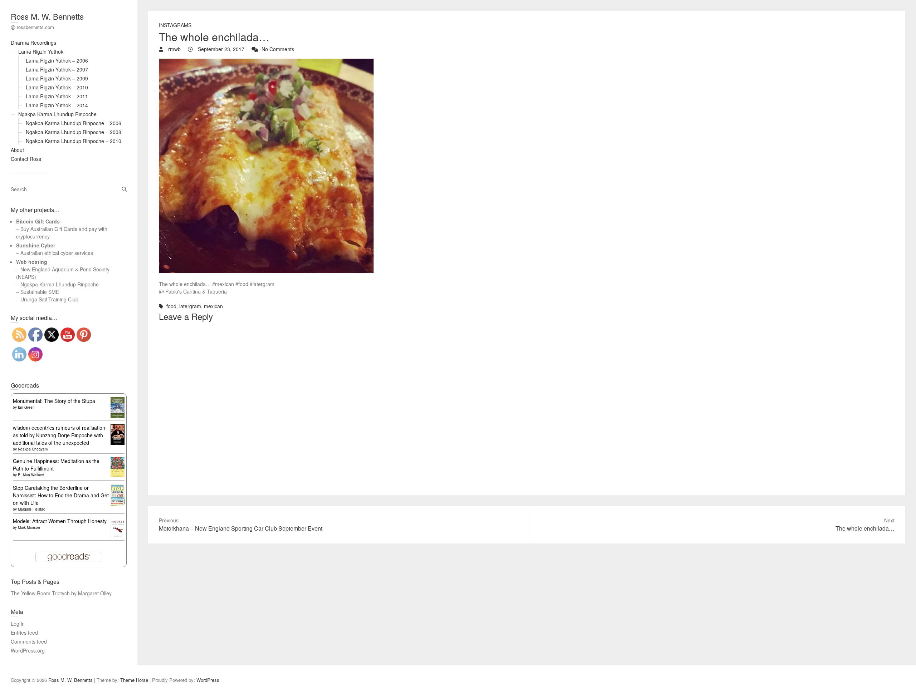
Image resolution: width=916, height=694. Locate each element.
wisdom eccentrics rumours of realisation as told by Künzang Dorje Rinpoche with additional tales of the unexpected (59, 435)
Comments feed (29, 641)
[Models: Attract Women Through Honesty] (118, 521)
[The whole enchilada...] (266, 62)
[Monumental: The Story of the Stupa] (118, 400)
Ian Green (26, 407)
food (171, 306)
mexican (213, 306)
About (17, 149)
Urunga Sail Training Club (49, 299)
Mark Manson (29, 527)
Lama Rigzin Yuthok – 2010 (57, 87)
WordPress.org (28, 650)
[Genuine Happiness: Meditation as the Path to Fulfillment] (118, 460)
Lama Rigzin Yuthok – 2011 (57, 96)
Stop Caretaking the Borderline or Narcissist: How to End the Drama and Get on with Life (61, 495)
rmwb (174, 49)
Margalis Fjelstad (31, 509)
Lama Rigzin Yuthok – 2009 (57, 78)
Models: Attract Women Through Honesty (60, 521)
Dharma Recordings (33, 42)
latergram (190, 306)
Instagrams (175, 25)
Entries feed (24, 632)
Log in (18, 623)
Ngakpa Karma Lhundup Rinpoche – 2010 (73, 140)
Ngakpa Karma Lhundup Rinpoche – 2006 (73, 123)
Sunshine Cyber (35, 245)
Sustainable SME (39, 291)
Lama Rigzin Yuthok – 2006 (57, 60)
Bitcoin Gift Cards (38, 221)
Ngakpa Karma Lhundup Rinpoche (57, 114)
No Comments (278, 49)
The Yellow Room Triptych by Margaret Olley (61, 593)
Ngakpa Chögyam (33, 449)
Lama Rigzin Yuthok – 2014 (57, 105)
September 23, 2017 (220, 49)
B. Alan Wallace (31, 474)
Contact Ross (26, 158)
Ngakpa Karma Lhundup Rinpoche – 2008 (73, 132)
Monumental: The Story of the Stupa (54, 400)
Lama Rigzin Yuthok (40, 51)
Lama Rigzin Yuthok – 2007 (57, 69)
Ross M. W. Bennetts (47, 16)
